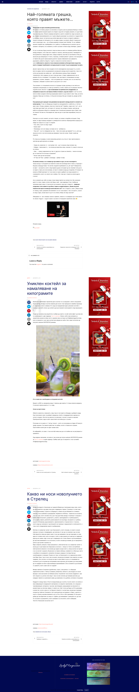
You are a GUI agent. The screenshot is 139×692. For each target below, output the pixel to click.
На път (85, 1)
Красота (53, 1)
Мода (46, 1)
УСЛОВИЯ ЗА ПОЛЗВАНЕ (69, 674)
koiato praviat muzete (40, 239)
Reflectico (40, 672)
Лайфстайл (69, 1)
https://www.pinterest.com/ (45, 465)
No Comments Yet (35, 255)
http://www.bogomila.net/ (46, 624)
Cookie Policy (80, 690)
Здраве (61, 1)
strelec (49, 631)
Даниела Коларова (32, 297)
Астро (98, 1)
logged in (39, 264)
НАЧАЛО (41, 1)
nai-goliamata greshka (51, 239)
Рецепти (92, 1)
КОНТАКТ (77, 678)
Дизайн (78, 1)
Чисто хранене (55, 316)
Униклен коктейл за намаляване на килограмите (46, 288)
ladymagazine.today (44, 461)
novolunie (44, 631)
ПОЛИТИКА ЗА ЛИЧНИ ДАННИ (67, 678)
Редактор (30, 23)
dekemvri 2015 (38, 631)
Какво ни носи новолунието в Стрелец (54, 496)
